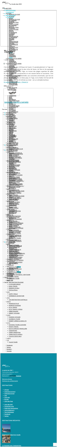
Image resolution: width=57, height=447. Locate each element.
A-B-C (8, 152)
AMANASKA (12, 257)
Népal (11, 104)
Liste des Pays (12, 240)
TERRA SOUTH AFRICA (16, 260)
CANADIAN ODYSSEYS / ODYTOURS (19, 274)
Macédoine (12, 228)
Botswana (12, 25)
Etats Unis (12, 166)
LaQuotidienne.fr (9, 410)
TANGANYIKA (13, 330)
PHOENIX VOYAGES (14, 317)
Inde (10, 98)
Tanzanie (12, 55)
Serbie (11, 238)
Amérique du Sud (13, 172)
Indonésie (12, 100)
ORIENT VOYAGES (14, 232)
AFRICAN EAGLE (13, 251)
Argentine (12, 174)
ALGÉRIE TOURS (13, 255)
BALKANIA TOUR (14, 182)
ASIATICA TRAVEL (14, 267)
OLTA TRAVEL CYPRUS (16, 228)
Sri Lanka (12, 116)
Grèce (10, 226)
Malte (10, 230)
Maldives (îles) (14, 101)
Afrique (11, 17)
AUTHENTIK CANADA (15, 175)
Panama (11, 168)
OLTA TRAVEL (13, 226)
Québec (11, 170)
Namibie (11, 39)
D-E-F (8, 189)
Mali (10, 45)
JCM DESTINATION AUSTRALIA (18, 299)
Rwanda (11, 149)
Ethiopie (12, 33)
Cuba (10, 176)
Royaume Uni (13, 144)
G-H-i (8, 201)
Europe (10, 217)
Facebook (7, 414)
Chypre (11, 222)
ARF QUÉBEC (13, 263)
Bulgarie (12, 123)
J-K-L (8, 209)
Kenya (11, 35)
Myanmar (12, 110)
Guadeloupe (12, 178)
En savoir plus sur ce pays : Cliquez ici (16, 82)
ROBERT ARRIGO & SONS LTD (17, 321)
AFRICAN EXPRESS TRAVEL (17, 253)
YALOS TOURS (13, 342)
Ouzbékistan (13, 112)
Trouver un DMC (11, 242)
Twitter (6, 416)
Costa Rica (13, 62)
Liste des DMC (8, 404)
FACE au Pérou (13, 290)
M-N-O (9, 220)
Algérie (11, 16)
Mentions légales (7, 379)
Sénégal (11, 151)
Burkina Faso (14, 22)
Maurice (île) (13, 47)
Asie (9, 186)
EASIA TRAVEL (13, 286)
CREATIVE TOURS (14, 192)
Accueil (8, 8)
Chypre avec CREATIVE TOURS (11, 435)
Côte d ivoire (13, 29)
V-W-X (9, 259)
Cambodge (12, 190)
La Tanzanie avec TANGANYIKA (11, 445)
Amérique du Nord (14, 58)
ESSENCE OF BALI (14, 202)
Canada (11, 65)
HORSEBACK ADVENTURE (16, 296)
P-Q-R (8, 229)
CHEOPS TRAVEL (14, 276)
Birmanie (11, 188)
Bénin (11, 23)
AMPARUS (12, 261)
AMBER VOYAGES (14, 170)
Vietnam (11, 213)
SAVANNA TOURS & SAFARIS (16, 102)
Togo (11, 57)
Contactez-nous (9, 406)
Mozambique (13, 44)
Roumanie (12, 234)
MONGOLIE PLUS (14, 222)
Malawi (11, 43)
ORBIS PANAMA (14, 230)
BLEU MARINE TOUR (15, 272)
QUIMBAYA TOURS (15, 233)
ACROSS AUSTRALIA (15, 158)
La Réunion (13, 37)
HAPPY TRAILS (13, 208)
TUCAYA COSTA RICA (15, 336)
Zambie (11, 59)
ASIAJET (11, 265)
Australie (10, 215)
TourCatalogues (9, 412)
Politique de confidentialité (10, 381)
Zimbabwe (12, 61)
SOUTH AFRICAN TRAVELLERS (18, 328)
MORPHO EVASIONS (15, 219)
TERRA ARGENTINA (15, 332)
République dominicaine (16, 184)
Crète (10, 224)
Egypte (11, 31)
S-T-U (8, 323)
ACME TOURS (13, 156)
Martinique (13, 83)
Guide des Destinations (11, 408)
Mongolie (12, 108)
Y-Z (8, 340)
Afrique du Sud (14, 14)
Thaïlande (12, 211)
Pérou (10, 182)
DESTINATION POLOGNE (16, 196)
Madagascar (13, 41)
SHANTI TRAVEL (14, 326)
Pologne (11, 232)
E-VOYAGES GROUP (15, 193)
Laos (10, 195)
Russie (11, 207)
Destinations (11, 10)
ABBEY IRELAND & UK (16, 149)
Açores (11, 218)
